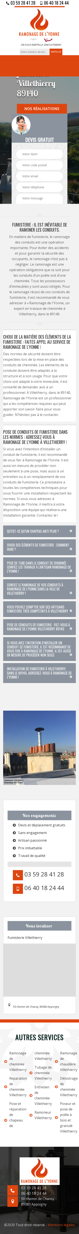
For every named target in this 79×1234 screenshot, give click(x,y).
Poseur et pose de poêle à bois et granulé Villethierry (67, 1117)
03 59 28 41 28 (22, 3)
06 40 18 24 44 (56, 3)
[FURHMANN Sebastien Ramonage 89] (40, 22)
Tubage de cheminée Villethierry (42, 1073)
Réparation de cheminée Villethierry (16, 1086)
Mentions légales (61, 1225)
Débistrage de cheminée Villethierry (67, 1086)
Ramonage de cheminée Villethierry (16, 1061)
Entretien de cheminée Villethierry (42, 1095)
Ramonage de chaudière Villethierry (67, 1061)
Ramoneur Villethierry (42, 1115)
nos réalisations (41, 108)
